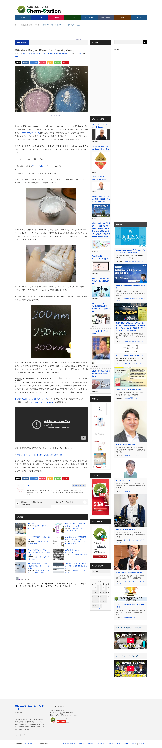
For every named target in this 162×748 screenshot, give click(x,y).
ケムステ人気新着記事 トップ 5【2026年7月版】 (130, 606)
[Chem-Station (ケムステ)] (39, 9)
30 (98, 605)
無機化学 (64, 53)
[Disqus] (51, 603)
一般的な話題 (27, 53)
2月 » (98, 608)
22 (95, 601)
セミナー (132, 298)
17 (100, 596)
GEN (16, 56)
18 (103, 596)
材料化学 (58, 53)
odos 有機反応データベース (132, 364)
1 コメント (78, 53)
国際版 (126, 744)
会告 (136, 298)
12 (106, 592)
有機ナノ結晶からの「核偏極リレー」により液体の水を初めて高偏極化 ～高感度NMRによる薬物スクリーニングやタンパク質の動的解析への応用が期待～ (101, 229)
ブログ (40, 17)
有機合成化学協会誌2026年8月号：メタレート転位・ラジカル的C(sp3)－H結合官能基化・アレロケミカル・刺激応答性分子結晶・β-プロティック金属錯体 (130, 326)
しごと (73, 17)
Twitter (119, 744)
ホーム (23, 17)
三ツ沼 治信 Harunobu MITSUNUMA (129, 572)
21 (93, 601)
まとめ (139, 17)
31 (100, 605)
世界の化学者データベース (132, 455)
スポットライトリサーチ (79, 541)
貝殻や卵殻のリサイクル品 (30, 133)
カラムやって (32, 524)
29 (95, 605)
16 (98, 596)
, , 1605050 (42, 402)
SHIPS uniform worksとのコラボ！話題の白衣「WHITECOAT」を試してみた (101, 307)
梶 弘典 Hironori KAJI (124, 480)
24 (100, 601)
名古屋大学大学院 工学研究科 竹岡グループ (31, 399)
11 (103, 592)
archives (37, 570)
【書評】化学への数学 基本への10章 (128, 389)
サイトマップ (100, 744)
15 (95, 596)
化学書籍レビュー (133, 398)
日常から (36, 543)
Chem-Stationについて (69, 744)
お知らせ (43, 570)
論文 (85, 554)
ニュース (56, 17)
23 (98, 601)
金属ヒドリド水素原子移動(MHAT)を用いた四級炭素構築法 (101, 281)
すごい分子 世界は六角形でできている (69, 502)
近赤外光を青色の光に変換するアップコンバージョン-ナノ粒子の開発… (39, 552)
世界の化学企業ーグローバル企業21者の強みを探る (101, 148)
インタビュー (89, 17)
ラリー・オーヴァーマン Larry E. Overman (100, 125)
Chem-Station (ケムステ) (29, 708)
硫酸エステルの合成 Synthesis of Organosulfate (31, 503)
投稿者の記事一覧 (78, 485)
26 (106, 601)
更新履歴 (90, 744)
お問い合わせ (143, 744)
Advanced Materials (49, 53)
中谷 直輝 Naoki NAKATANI (125, 444)
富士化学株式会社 (38, 166)
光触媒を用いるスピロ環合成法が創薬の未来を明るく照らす (101, 373)
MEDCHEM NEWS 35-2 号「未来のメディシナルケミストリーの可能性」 (130, 251)
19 (106, 596)
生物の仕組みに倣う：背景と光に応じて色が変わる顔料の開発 (40, 455)
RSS (25, 735)
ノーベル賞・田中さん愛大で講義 (101, 332)
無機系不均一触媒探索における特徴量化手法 (130, 287)
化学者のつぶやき (36, 53)
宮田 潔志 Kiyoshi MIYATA (125, 529)
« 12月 (94, 608)
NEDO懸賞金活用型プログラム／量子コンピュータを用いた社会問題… (38, 566)
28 (93, 605)
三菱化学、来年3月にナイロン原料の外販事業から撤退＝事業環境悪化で (101, 199)
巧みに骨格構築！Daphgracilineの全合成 (100, 257)
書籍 (122, 17)
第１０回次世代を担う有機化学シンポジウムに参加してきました (76, 566)
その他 (126, 398)
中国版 (134, 744)
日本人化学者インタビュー (132, 540)
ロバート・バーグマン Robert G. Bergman (99, 178)
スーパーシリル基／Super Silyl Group (129, 355)
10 (100, 592)
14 (93, 596)
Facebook (111, 744)
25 (103, 601)
